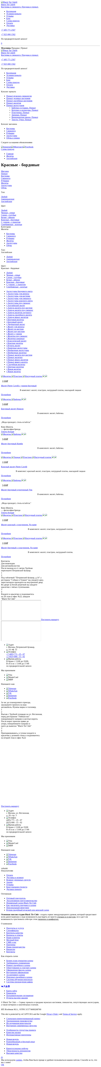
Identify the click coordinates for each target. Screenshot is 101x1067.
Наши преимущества (15, 947)
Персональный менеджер (17, 908)
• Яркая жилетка (13, 369)
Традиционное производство (19, 1021)
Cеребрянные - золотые (11, 224)
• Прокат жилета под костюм (19, 355)
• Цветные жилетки (15, 367)
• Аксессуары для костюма (18, 296)
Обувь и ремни (13, 138)
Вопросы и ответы (14, 935)
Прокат (4, 174)
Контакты (10, 952)
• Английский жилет (15, 305)
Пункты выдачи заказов (17, 998)
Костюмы (10, 128)
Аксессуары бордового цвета (19, 291)
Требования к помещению (18, 963)
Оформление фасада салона (18, 970)
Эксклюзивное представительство (21, 900)
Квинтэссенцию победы (17, 1048)
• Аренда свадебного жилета (19, 315)
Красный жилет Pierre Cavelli (14, 467)
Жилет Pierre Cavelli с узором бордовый (19, 386)
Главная (9, 154)
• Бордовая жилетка (15, 320)
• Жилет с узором (14, 334)
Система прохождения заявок (19, 982)
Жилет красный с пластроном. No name (19, 525)
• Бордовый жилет (14, 322)
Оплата (9, 23)
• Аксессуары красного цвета (19, 301)
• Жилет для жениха (15, 327)
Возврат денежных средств (18, 880)
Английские (11, 158)
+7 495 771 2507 (8, 30)
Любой (4, 197)
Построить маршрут (50, 619)
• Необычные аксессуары (17, 350)
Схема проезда (12, 21)
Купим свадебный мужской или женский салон (27, 910)
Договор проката (14, 889)
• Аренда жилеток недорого (18, 312)
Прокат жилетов (13, 103)
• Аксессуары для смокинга (18, 298)
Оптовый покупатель (16, 898)
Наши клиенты (13, 937)
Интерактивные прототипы (18, 1035)
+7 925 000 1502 (8, 34)
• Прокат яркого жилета (17, 362)
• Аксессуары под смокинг (18, 303)
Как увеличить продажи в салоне (21, 905)
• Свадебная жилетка (15, 364)
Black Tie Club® (8, 4)
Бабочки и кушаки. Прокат (24, 108)
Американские (7, 199)
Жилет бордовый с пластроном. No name (19, 548)
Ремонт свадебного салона (18, 965)
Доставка (10, 25)
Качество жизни (13, 1032)
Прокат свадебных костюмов (19, 101)
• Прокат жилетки (14, 357)
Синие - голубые (8, 215)
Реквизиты (11, 993)
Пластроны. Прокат (20, 112)
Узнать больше (7, 431)
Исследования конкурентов (18, 1023)
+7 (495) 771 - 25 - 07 (15, 654)
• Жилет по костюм (15, 329)
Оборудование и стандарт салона (21, 968)
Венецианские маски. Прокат (25, 117)
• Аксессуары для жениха (17, 294)
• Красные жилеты (14, 343)
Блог (8, 18)
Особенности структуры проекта (21, 1030)
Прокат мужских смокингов (19, 96)
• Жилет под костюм (15, 331)
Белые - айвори (8, 217)
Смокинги (11, 131)
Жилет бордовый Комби (12, 444)
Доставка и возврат (15, 877)
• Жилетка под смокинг (16, 336)
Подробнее (6, 395)
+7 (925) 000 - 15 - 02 (15, 656)
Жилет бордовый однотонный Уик (16, 490)
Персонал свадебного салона (19, 977)
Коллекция (11, 11)
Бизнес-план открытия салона (19, 961)
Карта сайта (11, 991)
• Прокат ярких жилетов (17, 360)
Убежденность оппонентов (18, 1051)
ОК (2, 1065)
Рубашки (10, 133)
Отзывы (10, 16)
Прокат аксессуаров (15, 105)
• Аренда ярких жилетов (17, 317)
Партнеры (10, 945)
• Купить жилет (13, 345)
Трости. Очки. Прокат (21, 119)
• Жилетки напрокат (15, 338)
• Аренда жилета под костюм (19, 308)
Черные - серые (8, 213)
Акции (9, 882)
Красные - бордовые (10, 220)
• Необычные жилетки (16, 353)
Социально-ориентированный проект (23, 1018)
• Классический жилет (16, 341)
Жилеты (10, 156)
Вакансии (10, 949)
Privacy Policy (53, 1014)
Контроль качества (14, 933)
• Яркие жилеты (13, 371)
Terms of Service (70, 1014)
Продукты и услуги (15, 928)
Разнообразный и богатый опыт (20, 1042)
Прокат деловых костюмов (18, 98)
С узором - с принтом (10, 222)
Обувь (4, 188)
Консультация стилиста (16, 887)
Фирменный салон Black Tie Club (21, 903)
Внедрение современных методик (21, 1026)
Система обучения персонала (19, 979)
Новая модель (12, 1039)
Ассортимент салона (15, 975)
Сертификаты (12, 930)
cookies (19, 1060)
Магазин (5, 171)
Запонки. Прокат (19, 115)
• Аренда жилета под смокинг (19, 310)
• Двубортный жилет (15, 324)
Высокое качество (14, 1053)
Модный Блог (12, 940)
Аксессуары (11, 135)
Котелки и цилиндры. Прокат (25, 110)
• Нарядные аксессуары (16, 348)
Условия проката (13, 14)
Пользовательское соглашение (19, 995)
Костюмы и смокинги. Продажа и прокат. (20, 7)
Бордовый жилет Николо (12, 409)
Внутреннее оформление (17, 972)
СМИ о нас (11, 942)
